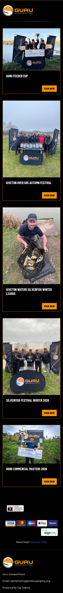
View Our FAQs (38, 541)
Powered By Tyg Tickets (16, 587)
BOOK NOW (49, 88)
